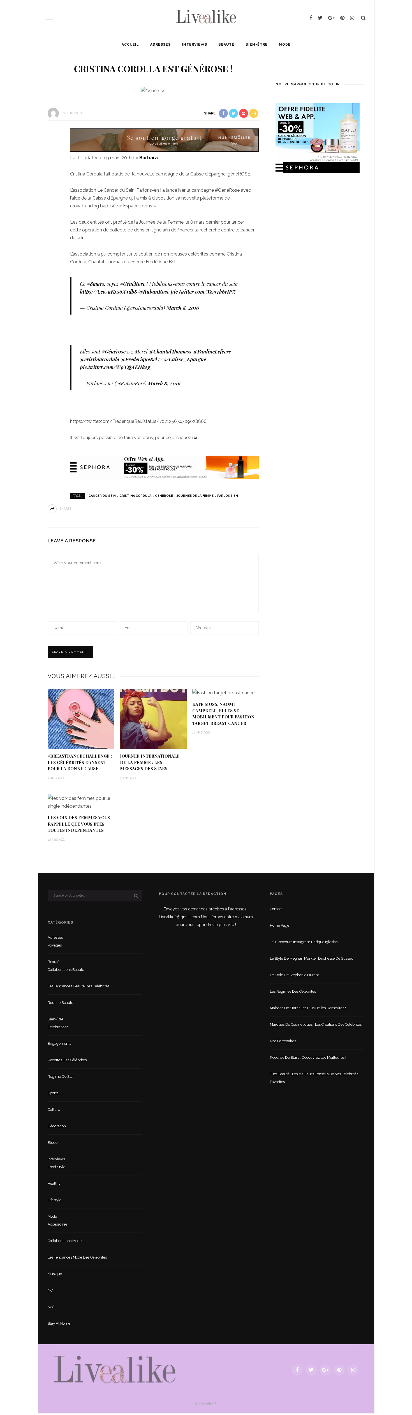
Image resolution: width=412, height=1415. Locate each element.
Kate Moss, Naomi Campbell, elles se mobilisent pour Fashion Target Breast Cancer (223, 713)
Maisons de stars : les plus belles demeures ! (308, 1008)
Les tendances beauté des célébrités (78, 986)
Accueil (130, 44)
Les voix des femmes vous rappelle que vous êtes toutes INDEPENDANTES (79, 824)
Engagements (59, 1043)
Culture (54, 1109)
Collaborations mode (65, 1241)
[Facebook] (311, 18)
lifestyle (54, 1200)
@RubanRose (153, 291)
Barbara (75, 113)
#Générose (114, 351)
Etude (52, 1142)
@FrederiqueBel (139, 359)
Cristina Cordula (135, 496)
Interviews (194, 44)
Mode (285, 44)
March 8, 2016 (182, 307)
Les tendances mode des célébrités (77, 1257)
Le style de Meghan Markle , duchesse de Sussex (311, 958)
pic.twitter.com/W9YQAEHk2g (115, 367)
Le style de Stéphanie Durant (294, 975)
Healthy (54, 1183)
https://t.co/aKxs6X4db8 (108, 291)
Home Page (279, 925)
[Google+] (331, 18)
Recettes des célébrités (67, 1060)
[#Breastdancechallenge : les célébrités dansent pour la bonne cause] (81, 718)
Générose (164, 496)
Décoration (57, 1126)
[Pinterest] (342, 18)
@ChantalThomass (170, 351)
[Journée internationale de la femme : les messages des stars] (153, 718)
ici (194, 437)
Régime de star (61, 1076)
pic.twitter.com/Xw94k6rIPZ (203, 291)
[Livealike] (114, 1369)
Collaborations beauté (66, 969)
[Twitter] (320, 18)
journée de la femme (195, 496)
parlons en (227, 496)
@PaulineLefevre (212, 351)
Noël (51, 1307)
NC (50, 1290)
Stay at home (59, 1323)
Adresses (160, 44)
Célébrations (58, 1027)
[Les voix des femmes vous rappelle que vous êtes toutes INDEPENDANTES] (81, 802)
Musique (55, 1274)
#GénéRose (132, 283)
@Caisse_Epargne (185, 359)
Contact (276, 909)
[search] (363, 18)
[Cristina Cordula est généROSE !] (153, 90)
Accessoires (57, 1224)
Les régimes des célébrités (293, 991)
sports (53, 1093)
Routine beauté (60, 1003)
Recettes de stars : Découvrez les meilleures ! (308, 1057)
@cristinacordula (99, 359)
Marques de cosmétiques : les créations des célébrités (316, 1024)
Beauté (226, 44)
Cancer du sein (102, 496)
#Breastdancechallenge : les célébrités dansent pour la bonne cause (80, 762)
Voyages (55, 945)
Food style (56, 1167)
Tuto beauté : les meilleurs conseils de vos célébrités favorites (314, 1078)
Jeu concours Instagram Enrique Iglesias (303, 942)
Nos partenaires (283, 1041)
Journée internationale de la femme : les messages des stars (150, 762)
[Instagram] (352, 18)
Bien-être (257, 44)
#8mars (95, 283)
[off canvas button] (49, 18)
